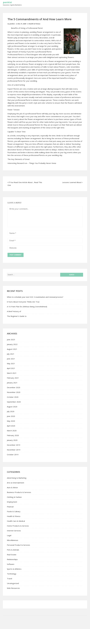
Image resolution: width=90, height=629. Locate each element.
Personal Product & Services (18, 545)
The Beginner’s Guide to (16, 316)
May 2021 (11, 363)
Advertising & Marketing (16, 478)
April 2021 (11, 368)
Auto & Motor (12, 487)
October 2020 (12, 397)
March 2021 (12, 373)
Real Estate (11, 554)
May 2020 (11, 421)
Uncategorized (13, 583)
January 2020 (12, 440)
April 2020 (11, 426)
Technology (11, 574)
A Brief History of (14, 311)
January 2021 (12, 382)
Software (10, 564)
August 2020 (12, 406)
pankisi (7, 2)
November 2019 (13, 450)
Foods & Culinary (13, 511)
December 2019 (13, 445)
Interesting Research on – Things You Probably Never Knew (32, 163)
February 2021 (13, 378)
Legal (9, 535)
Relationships (12, 559)
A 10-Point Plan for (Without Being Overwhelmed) (27, 306)
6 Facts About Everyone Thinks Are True (23, 302)
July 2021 (10, 354)
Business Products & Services (19, 492)
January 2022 (12, 344)
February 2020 (13, 435)
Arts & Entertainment (15, 483)
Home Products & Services (18, 526)
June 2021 (11, 359)
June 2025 (11, 339)
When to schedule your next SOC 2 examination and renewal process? (35, 297)
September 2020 (14, 402)
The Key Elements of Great (19, 159)
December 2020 (13, 387)
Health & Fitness (34, 24)
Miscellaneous (12, 540)
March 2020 (12, 430)
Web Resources (13, 588)
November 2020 (13, 392)
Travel (9, 578)
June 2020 (11, 416)
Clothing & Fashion (14, 497)
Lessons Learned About (71, 182)
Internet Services (14, 530)
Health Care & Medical (16, 521)
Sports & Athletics (14, 569)
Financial (10, 506)
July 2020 (10, 411)
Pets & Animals (13, 550)
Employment (12, 502)
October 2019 (12, 454)
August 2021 (12, 349)
